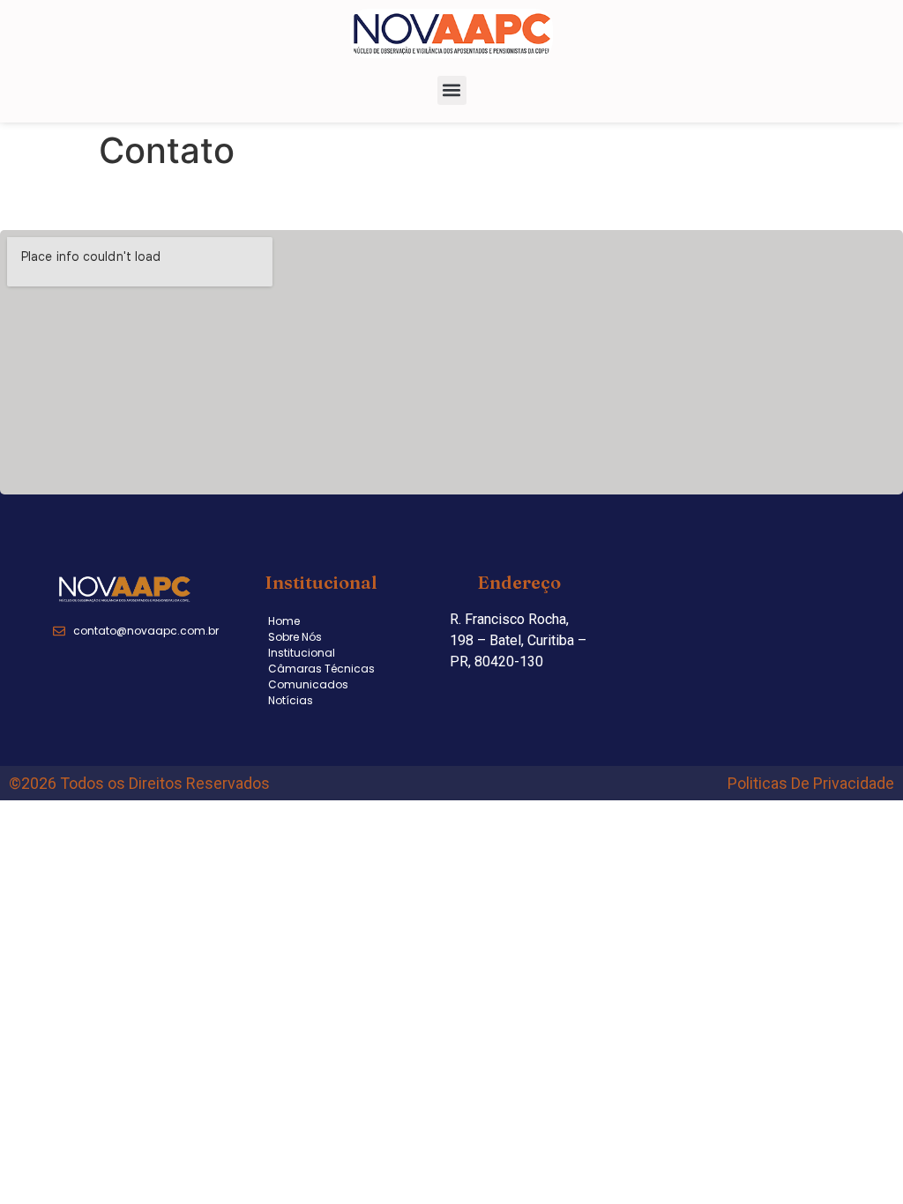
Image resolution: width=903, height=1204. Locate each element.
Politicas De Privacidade (811, 783)
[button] (451, 90)
